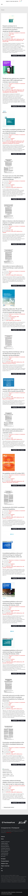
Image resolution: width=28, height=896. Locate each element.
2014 (13, 34)
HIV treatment (12, 92)
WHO (9, 35)
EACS (9, 477)
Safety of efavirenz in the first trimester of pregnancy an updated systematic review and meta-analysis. (14, 222)
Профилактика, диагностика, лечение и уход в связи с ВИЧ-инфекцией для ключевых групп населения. (14, 80)
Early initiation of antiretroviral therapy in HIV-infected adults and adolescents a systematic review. (13, 431)
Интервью (3, 858)
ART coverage (11, 39)
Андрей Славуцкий (5, 841)
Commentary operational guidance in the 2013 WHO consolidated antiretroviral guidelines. (13, 744)
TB (20, 320)
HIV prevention (14, 91)
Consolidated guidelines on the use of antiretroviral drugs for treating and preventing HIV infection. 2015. (12, 603)
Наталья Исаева (4, 851)
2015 (10, 358)
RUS (12, 88)
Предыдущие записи (9, 807)
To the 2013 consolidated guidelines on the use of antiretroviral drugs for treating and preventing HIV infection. (14, 131)
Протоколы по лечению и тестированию (17, 32)
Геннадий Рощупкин (5, 848)
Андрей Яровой (4, 843)
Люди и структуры (5, 865)
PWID (18, 320)
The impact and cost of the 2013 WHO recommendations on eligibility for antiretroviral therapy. (13, 177)
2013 (10, 34)
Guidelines (13, 36)
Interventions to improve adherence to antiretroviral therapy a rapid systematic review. (13, 267)
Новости (3, 836)
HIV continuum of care (7, 91)
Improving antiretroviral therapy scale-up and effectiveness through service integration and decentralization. (13, 353)
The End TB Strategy (12, 316)
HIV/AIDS (4, 232)
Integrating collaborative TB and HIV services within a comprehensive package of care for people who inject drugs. (13, 310)
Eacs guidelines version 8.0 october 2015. (14, 473)
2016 (10, 315)
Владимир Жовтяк (5, 846)
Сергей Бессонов (4, 853)
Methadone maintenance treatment (9, 363)
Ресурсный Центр (5, 861)
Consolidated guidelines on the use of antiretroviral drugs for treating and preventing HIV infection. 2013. (12, 652)
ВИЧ (7, 41)
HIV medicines (5, 40)
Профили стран (4, 863)
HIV (23, 39)
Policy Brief (17, 610)
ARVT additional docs (18, 39)
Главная (2, 9)
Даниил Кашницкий (5, 849)
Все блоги (3, 856)
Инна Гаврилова (4, 854)
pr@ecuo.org (8, 832)
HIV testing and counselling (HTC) (14, 40)
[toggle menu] (2, 4)
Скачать (22, 55)
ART (7, 39)
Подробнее (14, 55)
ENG (12, 139)
